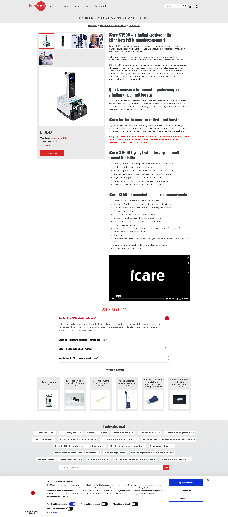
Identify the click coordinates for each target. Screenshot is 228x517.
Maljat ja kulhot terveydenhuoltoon (127, 446)
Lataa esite (45, 145)
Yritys (86, 6)
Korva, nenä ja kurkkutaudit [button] (175, 459)
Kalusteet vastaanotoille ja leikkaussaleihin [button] (59, 459)
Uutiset (76, 6)
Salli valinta (186, 490)
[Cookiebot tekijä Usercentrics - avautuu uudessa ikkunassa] (31, 512)
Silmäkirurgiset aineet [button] (161, 446)
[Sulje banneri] (208, 480)
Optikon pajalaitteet (115, 453)
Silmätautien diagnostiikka (113, 25)
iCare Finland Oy (59, 138)
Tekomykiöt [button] (70, 433)
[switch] (104, 504)
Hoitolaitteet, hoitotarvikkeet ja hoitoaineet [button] (75, 453)
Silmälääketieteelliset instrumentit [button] (118, 439)
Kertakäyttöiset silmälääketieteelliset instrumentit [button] (168, 439)
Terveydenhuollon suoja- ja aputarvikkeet (135, 459)
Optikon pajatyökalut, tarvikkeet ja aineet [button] (151, 453)
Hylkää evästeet (186, 498)
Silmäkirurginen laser (123, 433)
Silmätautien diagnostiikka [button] (179, 433)
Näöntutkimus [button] (149, 433)
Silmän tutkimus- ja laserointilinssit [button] (76, 439)
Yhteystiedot (99, 6)
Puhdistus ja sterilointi (98, 459)
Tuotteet (52, 6)
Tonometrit (134, 25)
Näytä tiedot (52, 512)
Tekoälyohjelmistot (43, 439)
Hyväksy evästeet (186, 483)
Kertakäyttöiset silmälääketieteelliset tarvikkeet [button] (78, 446)
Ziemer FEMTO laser (97, 433)
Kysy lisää (52, 153)
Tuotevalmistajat (44, 433)
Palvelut (65, 6)
